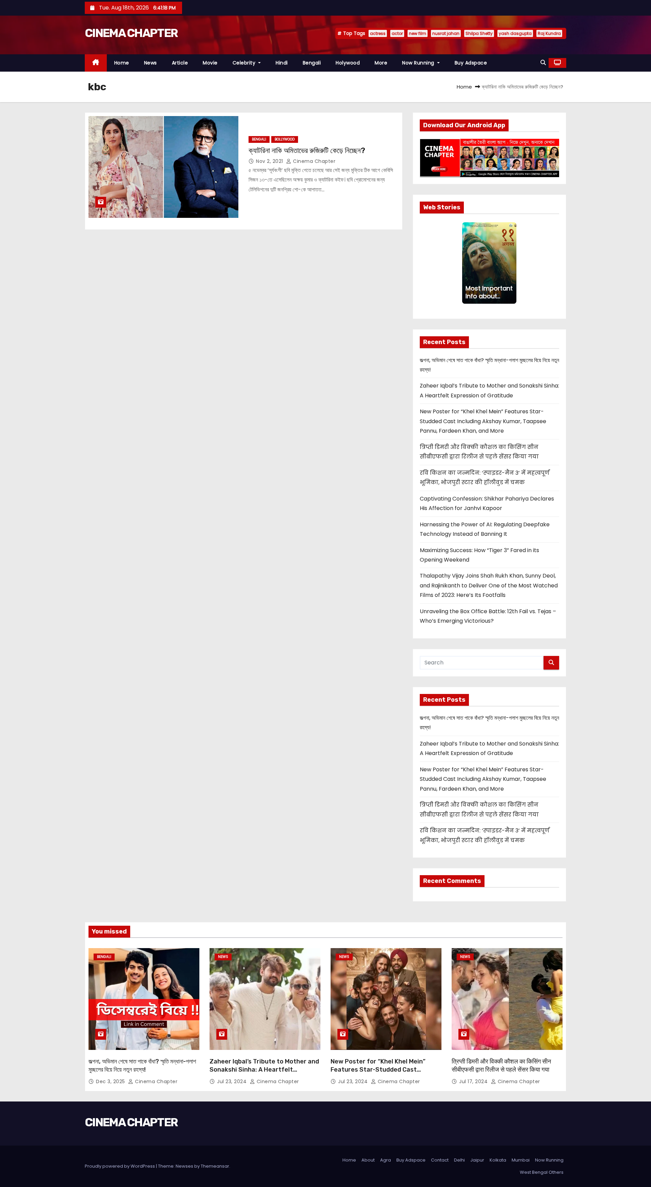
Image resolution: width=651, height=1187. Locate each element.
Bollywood (285, 139)
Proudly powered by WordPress (120, 1166)
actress (378, 33)
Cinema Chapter (313, 161)
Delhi (459, 1160)
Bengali (312, 62)
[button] (543, 63)
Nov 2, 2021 (270, 161)
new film (417, 33)
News (150, 62)
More (381, 62)
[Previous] (466, 263)
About (368, 1160)
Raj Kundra (549, 33)
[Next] (512, 263)
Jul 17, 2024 (474, 1081)
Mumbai (521, 1160)
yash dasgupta (515, 33)
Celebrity (245, 62)
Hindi (282, 62)
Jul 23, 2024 (232, 1081)
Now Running (419, 62)
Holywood (348, 62)
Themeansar (215, 1166)
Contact (440, 1160)
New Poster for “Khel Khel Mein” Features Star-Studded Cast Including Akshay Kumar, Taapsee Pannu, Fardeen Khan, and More (483, 421)
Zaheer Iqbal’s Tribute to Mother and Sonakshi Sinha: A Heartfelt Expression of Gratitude (264, 1069)
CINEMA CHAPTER (131, 33)
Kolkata (498, 1160)
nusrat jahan (445, 33)
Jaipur (477, 1160)
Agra (385, 1160)
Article (180, 62)
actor (397, 33)
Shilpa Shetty (479, 33)
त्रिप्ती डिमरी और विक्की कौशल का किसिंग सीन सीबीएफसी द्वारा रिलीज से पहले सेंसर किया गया (501, 1065)
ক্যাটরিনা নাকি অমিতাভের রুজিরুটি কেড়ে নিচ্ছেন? (307, 150)
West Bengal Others (542, 1172)
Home (121, 62)
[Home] (96, 63)
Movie (210, 62)
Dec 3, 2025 (111, 1081)
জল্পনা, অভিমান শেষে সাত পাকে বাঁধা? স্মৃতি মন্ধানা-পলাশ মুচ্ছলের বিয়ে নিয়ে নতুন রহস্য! (142, 1065)
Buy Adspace (471, 62)
